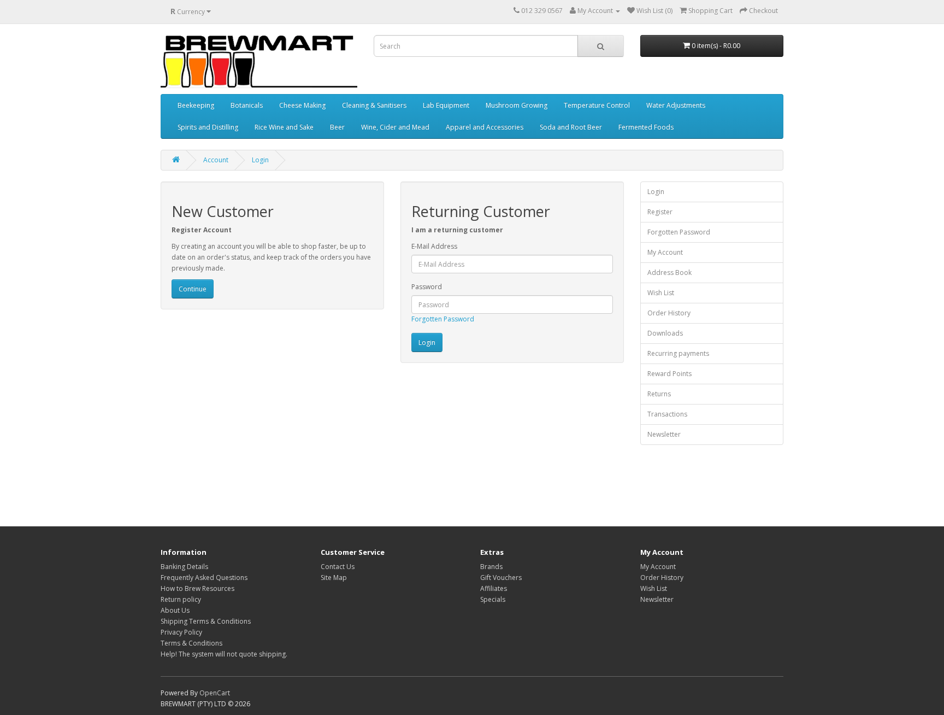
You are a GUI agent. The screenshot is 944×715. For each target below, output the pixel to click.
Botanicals (247, 105)
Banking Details (184, 566)
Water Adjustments (675, 105)
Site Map (334, 577)
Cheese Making (302, 105)
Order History (669, 313)
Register (659, 211)
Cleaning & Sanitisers (374, 105)
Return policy (181, 599)
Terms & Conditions (191, 643)
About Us (175, 610)
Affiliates (493, 588)
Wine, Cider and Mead (395, 127)
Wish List (660, 292)
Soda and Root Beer (571, 127)
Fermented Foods (646, 127)
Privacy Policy (181, 632)
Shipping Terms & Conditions (206, 621)
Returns (659, 393)
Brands (491, 566)
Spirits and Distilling (208, 127)
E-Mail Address (434, 246)
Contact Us (338, 566)
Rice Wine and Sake (284, 127)
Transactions (667, 414)
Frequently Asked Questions (204, 577)
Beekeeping (196, 105)
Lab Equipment (446, 105)
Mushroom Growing (516, 105)
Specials (492, 599)
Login (260, 160)
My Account (665, 252)
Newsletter (664, 434)
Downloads (665, 333)
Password (426, 286)
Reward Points (669, 373)
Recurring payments (678, 353)
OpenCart (214, 693)
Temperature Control (597, 105)
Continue (192, 289)
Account (215, 160)
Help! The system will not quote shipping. (224, 654)
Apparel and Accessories (484, 127)
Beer (337, 127)
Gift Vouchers (501, 577)
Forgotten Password (442, 319)
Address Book (669, 272)
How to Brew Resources (197, 588)
